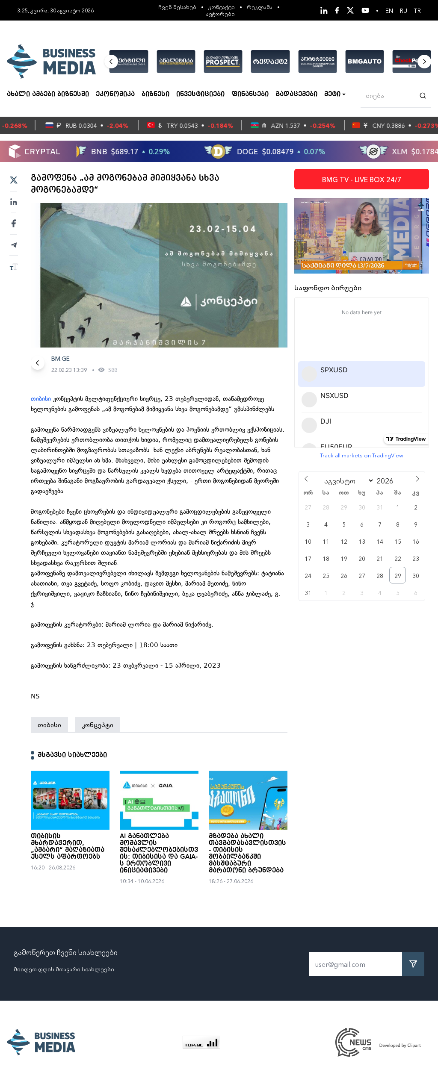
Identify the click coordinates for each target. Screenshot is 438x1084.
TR (417, 10)
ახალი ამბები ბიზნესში (48, 94)
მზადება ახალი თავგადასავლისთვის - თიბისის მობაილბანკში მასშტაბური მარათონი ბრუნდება (247, 853)
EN (389, 10)
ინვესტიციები (200, 94)
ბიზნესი (155, 94)
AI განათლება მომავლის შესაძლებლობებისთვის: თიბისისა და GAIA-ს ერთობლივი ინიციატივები (159, 853)
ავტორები (220, 13)
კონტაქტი (221, 6)
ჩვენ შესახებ (177, 6)
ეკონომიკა (115, 94)
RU (403, 10)
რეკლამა (259, 6)
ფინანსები (250, 94)
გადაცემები (296, 94)
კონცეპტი (97, 724)
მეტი (332, 94)
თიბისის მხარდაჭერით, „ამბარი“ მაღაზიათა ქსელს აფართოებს (67, 846)
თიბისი (42, 399)
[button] (111, 61)
